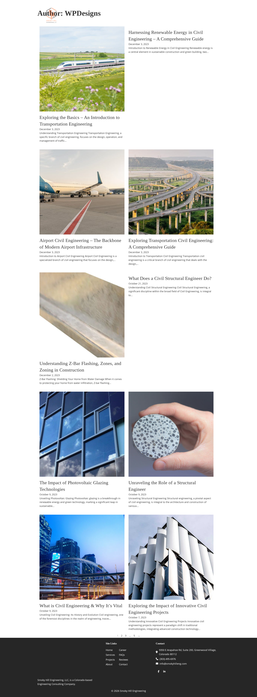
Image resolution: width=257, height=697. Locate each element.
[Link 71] (164, 671)
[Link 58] (54, 658)
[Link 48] (170, 434)
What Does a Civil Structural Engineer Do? (169, 278)
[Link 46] (81, 434)
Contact (214, 15)
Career (199, 15)
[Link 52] (170, 557)
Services (141, 15)
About (161, 15)
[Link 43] (81, 314)
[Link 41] (170, 191)
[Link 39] (81, 191)
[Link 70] (158, 671)
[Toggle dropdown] (150, 15)
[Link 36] (81, 68)
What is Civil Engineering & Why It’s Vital (80, 605)
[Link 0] (51, 15)
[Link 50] (81, 557)
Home (127, 15)
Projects (180, 15)
